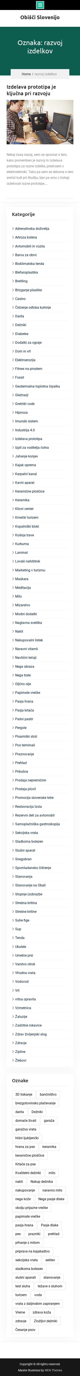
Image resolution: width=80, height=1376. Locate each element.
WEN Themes (53, 1370)
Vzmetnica (23, 1008)
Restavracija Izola (28, 807)
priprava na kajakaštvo (32, 1251)
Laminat (21, 553)
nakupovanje (25, 1190)
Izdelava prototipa (28, 439)
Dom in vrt (23, 351)
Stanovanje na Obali (30, 885)
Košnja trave (24, 535)
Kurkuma (22, 544)
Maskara (21, 579)
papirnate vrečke (27, 1216)
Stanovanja (23, 877)
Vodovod (22, 982)
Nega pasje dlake (51, 1199)
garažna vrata (25, 1129)
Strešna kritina (26, 903)
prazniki (34, 1234)
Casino (20, 299)
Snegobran (23, 859)
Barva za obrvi (26, 255)
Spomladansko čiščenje (33, 868)
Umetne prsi (24, 955)
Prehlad (21, 763)
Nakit (19, 631)
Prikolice (21, 772)
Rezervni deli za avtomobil (35, 815)
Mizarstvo (22, 605)
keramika (49, 1147)
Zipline (20, 1052)
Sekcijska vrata (26, 833)
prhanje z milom (27, 1243)
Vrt (17, 990)
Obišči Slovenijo (40, 17)
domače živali (25, 1121)
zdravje (20, 1321)
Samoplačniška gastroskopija (37, 824)
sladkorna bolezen (29, 1269)
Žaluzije (21, 1017)
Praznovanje (24, 754)
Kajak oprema (25, 465)
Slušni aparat (25, 850)
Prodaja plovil (25, 789)
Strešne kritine (25, 912)
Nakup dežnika (42, 1182)
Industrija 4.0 (25, 430)
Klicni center (24, 509)
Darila (19, 316)
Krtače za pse (25, 1164)
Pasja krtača (24, 710)
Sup (18, 929)
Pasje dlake (49, 1225)
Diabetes (21, 334)
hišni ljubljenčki (27, 1138)
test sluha (22, 1286)
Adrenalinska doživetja (32, 229)
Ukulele (20, 947)
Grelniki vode (25, 404)
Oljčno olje (23, 684)
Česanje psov (25, 1330)
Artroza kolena (26, 237)
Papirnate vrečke (27, 693)
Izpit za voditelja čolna (32, 448)
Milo (18, 596)
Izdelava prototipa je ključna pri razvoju (31, 90)
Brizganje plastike (28, 290)
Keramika (22, 500)
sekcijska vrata (26, 1260)
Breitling (21, 281)
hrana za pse (25, 1147)
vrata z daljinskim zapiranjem (37, 1304)
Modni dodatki (26, 614)
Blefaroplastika (26, 272)
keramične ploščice (29, 1155)
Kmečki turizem (26, 517)
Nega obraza (24, 667)
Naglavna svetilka (28, 623)
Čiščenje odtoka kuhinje (33, 307)
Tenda (20, 938)
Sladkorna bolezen (29, 841)
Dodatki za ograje (28, 343)
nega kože (23, 1199)
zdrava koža (42, 1312)
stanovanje (52, 1277)
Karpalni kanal (26, 474)
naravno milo (52, 1190)
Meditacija (23, 588)
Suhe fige (22, 920)
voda (38, 1295)
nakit (19, 1182)
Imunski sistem (26, 421)
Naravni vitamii (26, 649)
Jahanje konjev (26, 456)
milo (52, 1173)
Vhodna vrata (25, 973)
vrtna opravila (25, 999)
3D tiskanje (23, 1094)
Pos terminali (25, 745)
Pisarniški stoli (26, 736)
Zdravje (20, 1043)
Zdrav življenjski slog (31, 1034)
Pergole (20, 728)
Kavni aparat (24, 483)
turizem (21, 1295)
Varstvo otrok (25, 964)
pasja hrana (24, 1225)
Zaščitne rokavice (28, 1025)
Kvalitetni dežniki (28, 1173)
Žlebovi (20, 1060)
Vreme (20, 1312)
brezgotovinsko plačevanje (35, 1103)
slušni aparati (25, 1277)
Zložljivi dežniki (45, 1321)
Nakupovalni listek (29, 640)
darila (19, 1112)
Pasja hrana (24, 701)
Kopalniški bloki (27, 526)
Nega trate (23, 675)
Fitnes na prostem (28, 369)
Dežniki (20, 325)
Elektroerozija (25, 360)
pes (18, 1234)
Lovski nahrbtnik (27, 561)
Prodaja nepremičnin (30, 780)
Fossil (19, 377)
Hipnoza (21, 412)
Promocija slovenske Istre (34, 798)
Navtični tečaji (25, 658)
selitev (50, 1260)
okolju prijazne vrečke (31, 1208)
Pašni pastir (24, 719)
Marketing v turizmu (30, 570)
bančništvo (48, 1094)
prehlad (53, 1234)
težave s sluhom (50, 1286)
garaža (49, 1121)
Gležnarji (21, 395)
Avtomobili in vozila (30, 246)
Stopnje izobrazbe (28, 894)
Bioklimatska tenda (29, 264)
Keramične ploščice (29, 491)
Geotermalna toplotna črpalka (37, 386)
